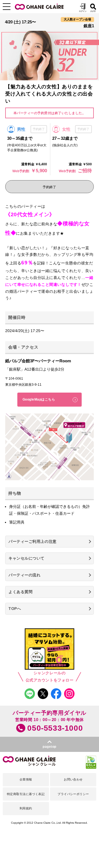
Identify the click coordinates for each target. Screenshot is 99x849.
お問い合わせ (73, 779)
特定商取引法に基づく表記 (26, 794)
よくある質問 (20, 592)
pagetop (49, 747)
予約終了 (49, 187)
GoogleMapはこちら (39, 399)
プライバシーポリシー (73, 794)
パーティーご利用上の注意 (33, 541)
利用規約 (26, 808)
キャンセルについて (27, 558)
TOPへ (15, 608)
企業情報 (26, 779)
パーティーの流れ (24, 575)
